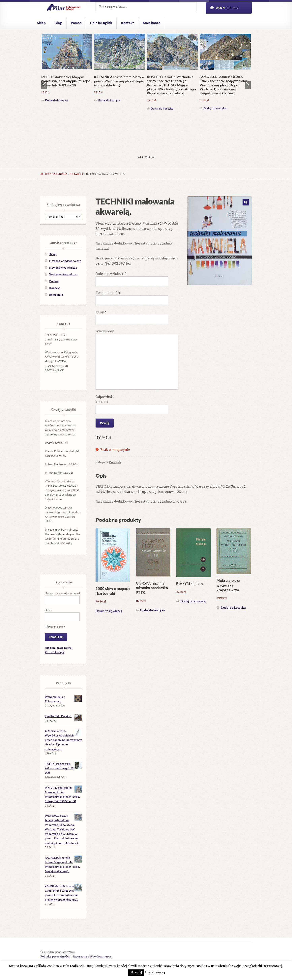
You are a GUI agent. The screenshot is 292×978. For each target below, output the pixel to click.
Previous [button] (44, 85)
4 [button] (146, 157)
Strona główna (55, 173)
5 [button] (149, 157)
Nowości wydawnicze (63, 267)
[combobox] (63, 216)
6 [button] (152, 157)
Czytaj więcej (155, 972)
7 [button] (154, 157)
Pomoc (76, 23)
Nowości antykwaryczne (65, 260)
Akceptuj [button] (136, 972)
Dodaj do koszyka (56, 100)
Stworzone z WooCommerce (91, 956)
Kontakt (127, 23)
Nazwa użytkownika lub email (62, 593)
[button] (246, 202)
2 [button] (140, 157)
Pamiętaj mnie (56, 626)
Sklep (41, 23)
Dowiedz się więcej (109, 611)
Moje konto (151, 23)
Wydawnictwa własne (63, 274)
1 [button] (138, 157)
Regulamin (56, 294)
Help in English (101, 23)
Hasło (48, 610)
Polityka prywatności (55, 956)
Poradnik (76, 173)
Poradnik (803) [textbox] (62, 216)
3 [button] (143, 157)
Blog (58, 23)
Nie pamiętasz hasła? (59, 647)
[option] (66, 68)
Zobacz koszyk (54, 652)
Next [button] (248, 85)
